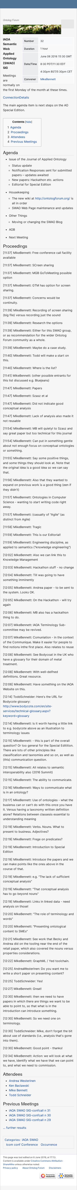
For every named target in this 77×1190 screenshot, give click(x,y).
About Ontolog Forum (33, 1167)
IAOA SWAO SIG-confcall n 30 (30, 1115)
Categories (12, 1140)
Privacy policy (10, 1167)
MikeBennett (48, 79)
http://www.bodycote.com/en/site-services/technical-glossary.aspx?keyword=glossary (27, 710)
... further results (14, 1128)
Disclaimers (55, 1167)
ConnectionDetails (16, 97)
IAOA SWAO (30, 1140)
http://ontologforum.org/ (52, 198)
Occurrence (49, 1144)
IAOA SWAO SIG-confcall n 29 (30, 1120)
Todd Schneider (20, 1095)
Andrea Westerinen (22, 1081)
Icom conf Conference (22, 1144)
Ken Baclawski (19, 1085)
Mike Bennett (18, 1090)
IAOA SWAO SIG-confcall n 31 (29, 1110)
